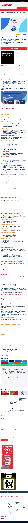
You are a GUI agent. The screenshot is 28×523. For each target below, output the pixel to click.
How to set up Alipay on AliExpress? (7, 55)
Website (2, 433)
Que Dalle (2, 13)
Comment (3, 418)
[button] (3, 10)
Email (15, 429)
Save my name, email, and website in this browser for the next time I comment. (13, 437)
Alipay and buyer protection (6, 56)
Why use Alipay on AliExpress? (6, 54)
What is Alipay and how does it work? (7, 53)
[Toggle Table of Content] (12, 52)
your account (8, 145)
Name (2, 429)
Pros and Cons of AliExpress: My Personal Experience (13, 397)
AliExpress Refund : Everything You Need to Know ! (12, 408)
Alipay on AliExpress (5, 355)
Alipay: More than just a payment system (7, 57)
